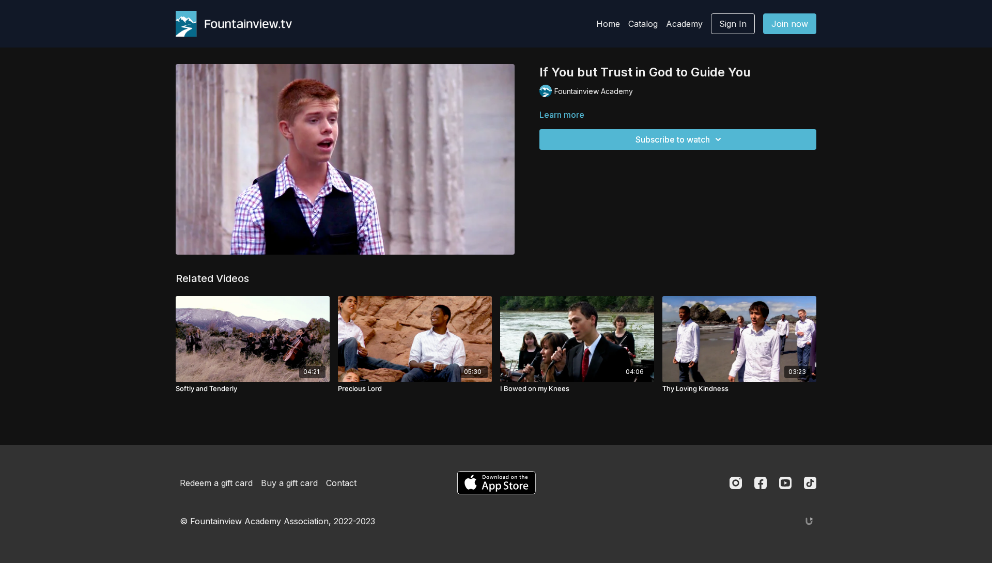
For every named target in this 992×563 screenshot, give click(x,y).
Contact (341, 483)
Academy (684, 24)
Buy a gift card (289, 483)
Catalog (643, 24)
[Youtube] (785, 483)
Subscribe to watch (673, 139)
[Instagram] (736, 483)
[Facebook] (760, 483)
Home (608, 24)
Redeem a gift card (216, 483)
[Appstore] (496, 482)
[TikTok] (810, 483)
